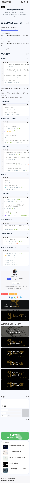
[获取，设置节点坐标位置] (28, 247)
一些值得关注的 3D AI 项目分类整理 (17, 445)
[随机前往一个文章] (22, 2)
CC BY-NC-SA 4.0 (20, 286)
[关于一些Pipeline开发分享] (5, 452)
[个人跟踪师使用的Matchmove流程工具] (5, 470)
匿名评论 (23, 396)
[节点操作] (27, 54)
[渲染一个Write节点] (28, 220)
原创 (9, 278)
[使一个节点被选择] (28, 233)
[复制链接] (18, 283)
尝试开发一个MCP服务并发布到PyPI (17, 457)
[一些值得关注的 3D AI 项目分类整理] (5, 447)
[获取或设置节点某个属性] (28, 118)
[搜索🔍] (25, 2)
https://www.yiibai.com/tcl (15, 49)
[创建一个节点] (28, 146)
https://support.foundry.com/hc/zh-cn (9, 29)
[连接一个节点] (28, 193)
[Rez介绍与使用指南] (5, 464)
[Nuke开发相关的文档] (27, 23)
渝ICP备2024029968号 (7, 480)
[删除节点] (28, 174)
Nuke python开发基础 (17, 279)
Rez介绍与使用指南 (13, 463)
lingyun (13, 478)
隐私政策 (27, 396)
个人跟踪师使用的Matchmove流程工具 (17, 469)
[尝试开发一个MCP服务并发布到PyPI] (5, 458)
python (13, 294)
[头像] (15, 271)
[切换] (28, 2)
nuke (5, 294)
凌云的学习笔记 (18, 288)
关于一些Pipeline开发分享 (15, 451)
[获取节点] (28, 58)
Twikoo (24, 430)
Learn (7, 7)
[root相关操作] (28, 101)
